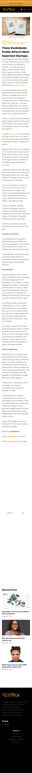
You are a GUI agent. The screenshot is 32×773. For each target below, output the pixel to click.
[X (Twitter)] (5, 724)
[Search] (25, 9)
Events (16, 734)
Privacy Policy (16, 737)
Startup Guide (14, 134)
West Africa (20, 44)
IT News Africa (7, 702)
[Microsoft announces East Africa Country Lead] (16, 627)
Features (14, 42)
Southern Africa (22, 42)
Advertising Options (15, 739)
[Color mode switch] (21, 9)
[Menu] (29, 9)
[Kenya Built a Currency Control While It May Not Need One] (16, 601)
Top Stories (12, 44)
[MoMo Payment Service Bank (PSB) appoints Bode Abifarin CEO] (16, 654)
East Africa (6, 42)
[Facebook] (2, 724)
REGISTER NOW (16, 4)
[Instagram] (8, 724)
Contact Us (16, 742)
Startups (5, 44)
